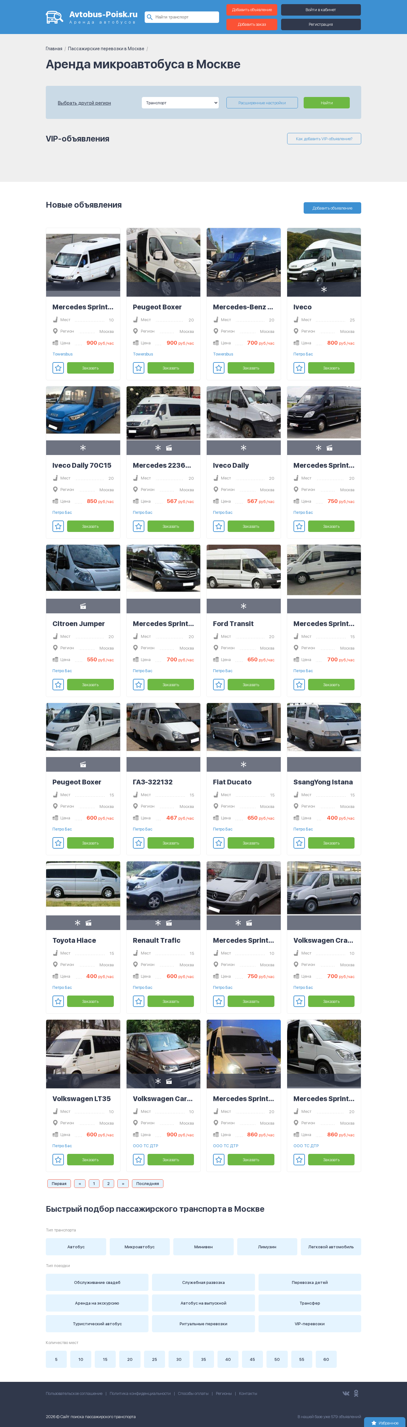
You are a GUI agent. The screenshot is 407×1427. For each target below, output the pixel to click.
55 (301, 1359)
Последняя (147, 1183)
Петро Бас (303, 354)
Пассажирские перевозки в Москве (106, 48)
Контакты (248, 1393)
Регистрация (321, 24)
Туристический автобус (97, 1323)
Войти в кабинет (321, 9)
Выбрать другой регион (84, 103)
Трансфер (310, 1303)
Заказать (90, 368)
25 (154, 1359)
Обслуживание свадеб (97, 1282)
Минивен (203, 1246)
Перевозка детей (310, 1282)
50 (277, 1359)
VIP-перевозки (310, 1323)
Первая (59, 1183)
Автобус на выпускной (203, 1303)
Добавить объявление (252, 9)
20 (130, 1359)
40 (228, 1359)
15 (105, 1359)
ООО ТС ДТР (145, 1145)
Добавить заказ (252, 24)
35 (203, 1359)
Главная (54, 48)
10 (81, 1359)
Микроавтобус (140, 1246)
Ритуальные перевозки (203, 1323)
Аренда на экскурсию (97, 1303)
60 (326, 1359)
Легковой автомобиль (331, 1246)
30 (179, 1359)
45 (252, 1359)
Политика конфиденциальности (140, 1393)
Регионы (224, 1393)
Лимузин (267, 1246)
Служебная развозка (203, 1282)
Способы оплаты (193, 1393)
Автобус (76, 1246)
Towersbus (62, 354)
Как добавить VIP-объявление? (324, 138)
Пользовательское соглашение (74, 1393)
